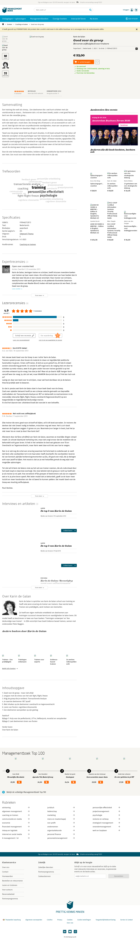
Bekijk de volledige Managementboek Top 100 (26, 792)
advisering (6, 808)
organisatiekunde (54, 830)
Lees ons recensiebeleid (21, 340)
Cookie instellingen (84, 920)
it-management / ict (10, 838)
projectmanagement (101, 811)
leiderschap (52, 811)
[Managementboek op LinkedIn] (64, 931)
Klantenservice (9, 862)
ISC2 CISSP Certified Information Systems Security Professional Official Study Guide (113, 230)
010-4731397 (133, 19)
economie (6, 823)
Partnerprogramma (10, 899)
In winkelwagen (84, 62)
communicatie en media (12, 819)
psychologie (97, 815)
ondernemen (52, 827)
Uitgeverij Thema (26, 234)
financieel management (12, 827)
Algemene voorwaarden (33, 920)
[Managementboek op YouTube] (70, 931)
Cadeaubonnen (44, 876)
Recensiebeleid (8, 894)
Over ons (5, 867)
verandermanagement (102, 827)
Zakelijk (41, 862)
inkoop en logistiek (9, 830)
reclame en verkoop (100, 819)
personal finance (54, 834)
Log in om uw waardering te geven (50, 340)
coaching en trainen (10, 815)
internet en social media (12, 834)
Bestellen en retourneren (12, 881)
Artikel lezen (67, 530)
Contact (5, 872)
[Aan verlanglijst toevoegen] (97, 62)
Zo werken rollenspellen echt (71, 662)
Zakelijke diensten (45, 867)
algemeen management (12, 811)
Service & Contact (126, 920)
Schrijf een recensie (23, 335)
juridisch (50, 808)
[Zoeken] (90, 10)
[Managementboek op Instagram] (75, 931)
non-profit (51, 823)
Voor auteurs (7, 890)
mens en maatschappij (56, 819)
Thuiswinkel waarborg (13, 920)
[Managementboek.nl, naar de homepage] (12, 12)
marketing (51, 815)
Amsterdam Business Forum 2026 (111, 120)
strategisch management (103, 823)
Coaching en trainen (21, 24)
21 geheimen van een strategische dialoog (130, 186)
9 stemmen (17, 93)
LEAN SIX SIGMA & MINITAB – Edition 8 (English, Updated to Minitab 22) (97, 228)
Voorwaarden (7, 876)
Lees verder (16, 289)
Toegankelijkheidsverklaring (106, 920)
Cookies (70, 920)
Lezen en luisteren (9, 885)
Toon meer (38, 295)
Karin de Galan (79, 37)
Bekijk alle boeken (9, 669)
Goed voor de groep (37, 24)
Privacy (59, 920)
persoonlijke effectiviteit (102, 808)
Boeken (9, 24)
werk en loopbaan (100, 830)
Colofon (49, 920)
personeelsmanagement (57, 838)
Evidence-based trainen (54, 662)
